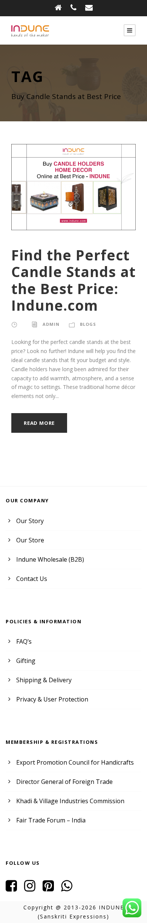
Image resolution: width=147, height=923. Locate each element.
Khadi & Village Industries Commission (70, 801)
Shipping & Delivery (44, 680)
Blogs (88, 324)
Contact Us (31, 579)
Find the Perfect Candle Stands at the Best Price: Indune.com (73, 280)
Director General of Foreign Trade (64, 781)
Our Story (30, 521)
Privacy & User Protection (52, 699)
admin (51, 324)
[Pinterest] (51, 888)
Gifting (25, 661)
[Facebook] (14, 888)
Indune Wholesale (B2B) (50, 559)
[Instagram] (32, 888)
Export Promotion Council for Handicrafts (75, 762)
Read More (39, 423)
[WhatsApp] (69, 888)
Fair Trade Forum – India (51, 820)
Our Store (30, 540)
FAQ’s (24, 641)
